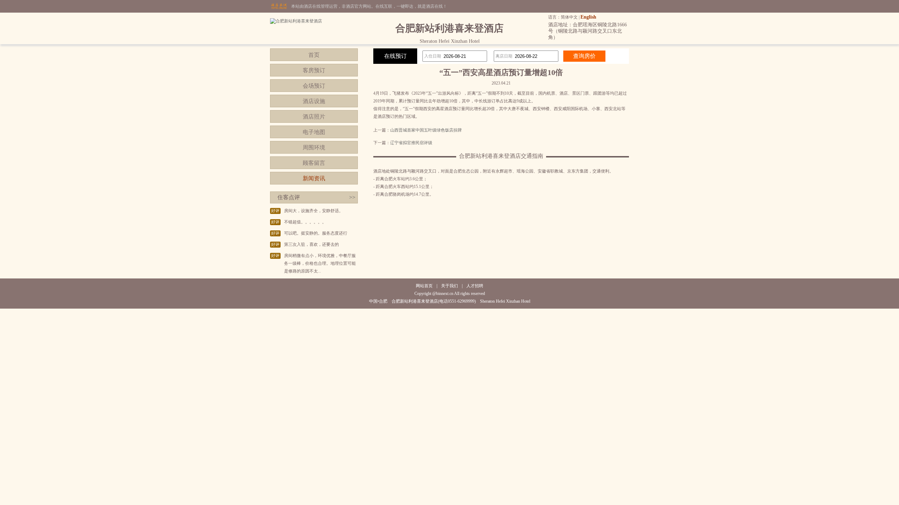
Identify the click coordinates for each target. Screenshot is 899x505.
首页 (314, 55)
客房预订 (314, 70)
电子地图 (314, 132)
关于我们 (449, 285)
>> (352, 197)
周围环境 (314, 147)
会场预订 (314, 86)
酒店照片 (314, 117)
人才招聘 (474, 285)
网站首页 (424, 285)
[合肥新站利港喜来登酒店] (296, 21)
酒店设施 (314, 101)
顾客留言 (314, 163)
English (588, 17)
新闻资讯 (314, 178)
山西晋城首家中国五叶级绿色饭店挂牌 (426, 130)
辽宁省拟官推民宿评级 (411, 142)
